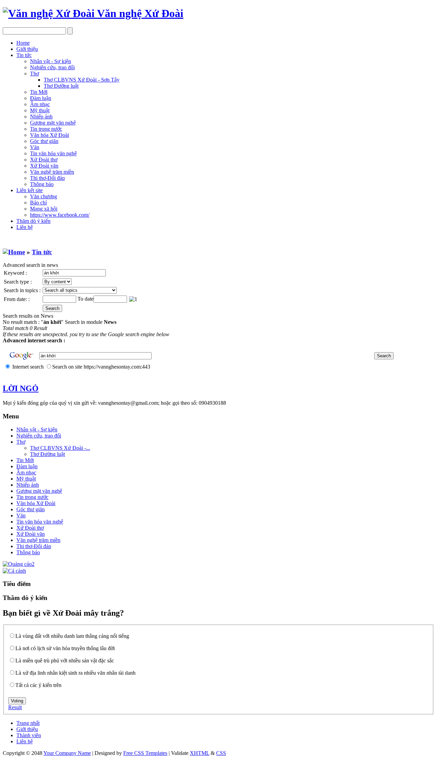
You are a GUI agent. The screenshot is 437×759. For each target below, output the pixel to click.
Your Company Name (67, 753)
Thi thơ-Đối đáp (47, 178)
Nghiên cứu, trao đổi (52, 67)
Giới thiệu (27, 49)
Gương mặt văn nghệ (53, 123)
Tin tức (24, 55)
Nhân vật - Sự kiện (50, 61)
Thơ (34, 73)
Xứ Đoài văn (44, 166)
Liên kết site (29, 190)
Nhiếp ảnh (41, 116)
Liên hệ (24, 227)
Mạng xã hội (43, 209)
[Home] (14, 252)
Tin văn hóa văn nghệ (53, 153)
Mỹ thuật (40, 110)
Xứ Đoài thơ (43, 159)
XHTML (199, 753)
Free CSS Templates (145, 753)
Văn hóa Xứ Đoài (49, 135)
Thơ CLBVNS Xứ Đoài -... (60, 448)
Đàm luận (40, 98)
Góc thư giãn (44, 141)
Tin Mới (38, 92)
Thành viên (28, 735)
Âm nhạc (40, 104)
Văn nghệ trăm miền (52, 172)
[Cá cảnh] (14, 571)
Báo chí (38, 202)
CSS (221, 753)
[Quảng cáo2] (18, 564)
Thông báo (42, 184)
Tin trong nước (46, 129)
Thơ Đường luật (61, 86)
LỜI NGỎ (21, 388)
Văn (34, 147)
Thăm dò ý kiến (33, 221)
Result (15, 707)
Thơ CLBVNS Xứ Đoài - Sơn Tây (81, 80)
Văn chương (43, 196)
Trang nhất (28, 723)
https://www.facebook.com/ (59, 215)
